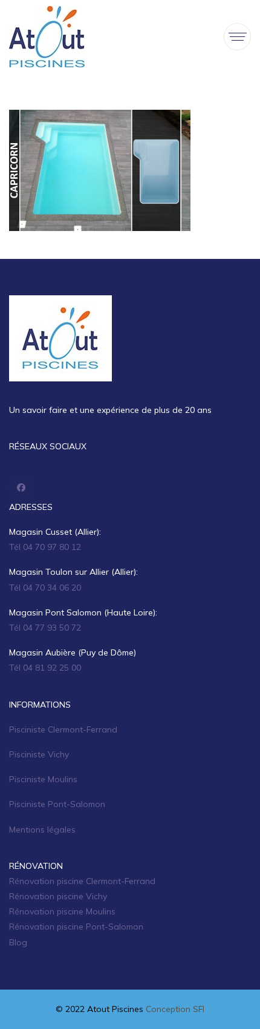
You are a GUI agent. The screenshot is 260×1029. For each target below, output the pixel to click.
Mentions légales (42, 829)
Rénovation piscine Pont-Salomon (76, 926)
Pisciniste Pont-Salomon (57, 804)
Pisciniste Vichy (39, 754)
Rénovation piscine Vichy (58, 896)
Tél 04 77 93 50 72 (45, 627)
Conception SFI (175, 1009)
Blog (18, 942)
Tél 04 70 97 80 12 (45, 546)
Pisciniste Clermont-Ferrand (63, 729)
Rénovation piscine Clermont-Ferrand (82, 881)
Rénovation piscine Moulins (62, 911)
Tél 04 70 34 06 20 (45, 587)
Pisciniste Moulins (43, 779)
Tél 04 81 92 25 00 (45, 667)
